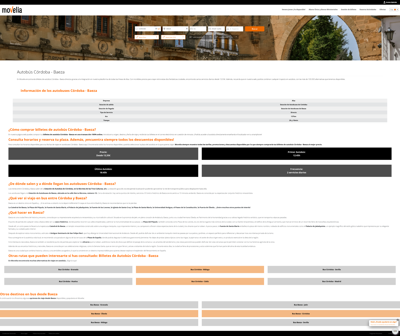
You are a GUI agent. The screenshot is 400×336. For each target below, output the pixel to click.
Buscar (255, 29)
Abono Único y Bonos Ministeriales (323, 9)
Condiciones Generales (9, 333)
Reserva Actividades (368, 9)
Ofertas (382, 9)
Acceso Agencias (391, 2)
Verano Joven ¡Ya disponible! (293, 9)
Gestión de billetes (348, 9)
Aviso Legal (24, 333)
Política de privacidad (39, 333)
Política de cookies (54, 333)
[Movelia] (12, 10)
